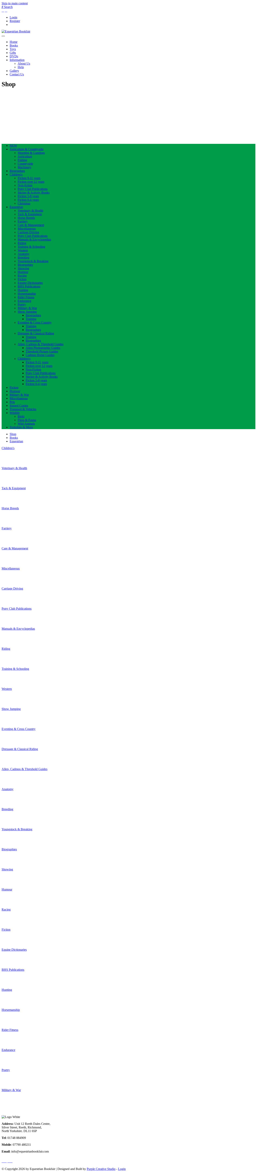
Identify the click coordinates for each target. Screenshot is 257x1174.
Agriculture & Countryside (27, 149)
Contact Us (17, 74)
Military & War (27, 308)
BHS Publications (29, 286)
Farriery (23, 221)
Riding (22, 243)
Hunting (23, 290)
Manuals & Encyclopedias (34, 239)
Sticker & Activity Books (34, 192)
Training (31, 319)
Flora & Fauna (27, 420)
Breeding (23, 257)
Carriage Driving (28, 232)
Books (14, 45)
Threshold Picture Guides (42, 351)
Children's (16, 174)
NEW (13, 145)
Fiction (22, 279)
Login (13, 17)
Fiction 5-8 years (28, 196)
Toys (13, 49)
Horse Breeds (26, 217)
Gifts (13, 52)
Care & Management (31, 225)
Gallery (14, 70)
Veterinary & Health (30, 210)
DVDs (14, 56)
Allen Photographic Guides (43, 347)
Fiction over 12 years (31, 181)
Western (23, 250)
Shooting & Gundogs (31, 152)
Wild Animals (26, 423)
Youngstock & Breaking (33, 261)
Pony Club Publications (33, 189)
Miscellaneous (27, 228)
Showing (23, 268)
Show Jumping (27, 311)
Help (21, 67)
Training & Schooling (31, 246)
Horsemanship (27, 293)
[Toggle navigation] (3, 36)
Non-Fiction (33, 369)
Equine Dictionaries (30, 282)
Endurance (24, 301)
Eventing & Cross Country (35, 322)
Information (17, 60)
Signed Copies (19, 405)
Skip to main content (15, 3)
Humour (23, 272)
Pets (12, 402)
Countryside (25, 163)
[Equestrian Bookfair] (16, 31)
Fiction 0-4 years (28, 199)
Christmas (24, 203)
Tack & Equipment (30, 214)
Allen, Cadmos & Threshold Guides (40, 344)
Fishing (22, 160)
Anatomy (24, 254)
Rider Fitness (26, 297)
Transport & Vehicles (23, 409)
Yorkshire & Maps (21, 427)
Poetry (22, 304)
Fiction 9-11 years (29, 178)
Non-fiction (25, 185)
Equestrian (16, 207)
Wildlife (15, 412)
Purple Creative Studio (101, 1169)
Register (15, 21)
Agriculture (25, 156)
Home (13, 42)
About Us (24, 63)
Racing (22, 275)
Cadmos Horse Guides (40, 355)
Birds (21, 416)
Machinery (24, 167)
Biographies (17, 171)
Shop (13, 434)
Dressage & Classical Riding (36, 333)
